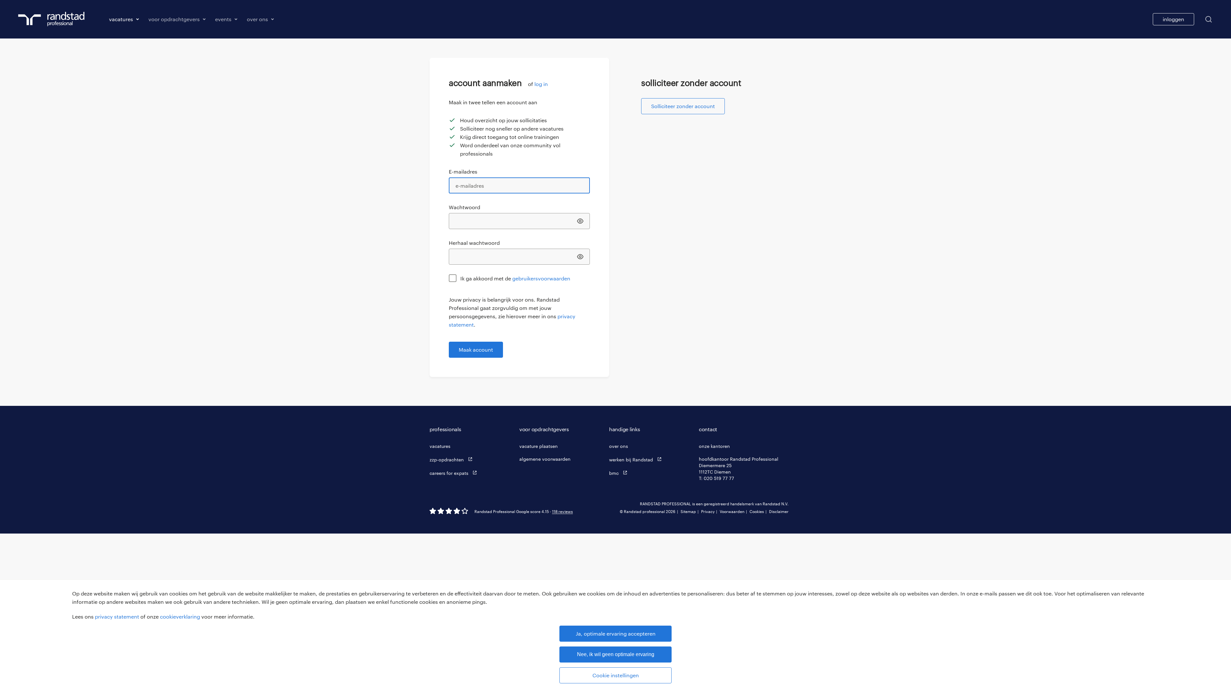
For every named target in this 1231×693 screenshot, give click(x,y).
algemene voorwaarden (545, 459)
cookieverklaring (180, 616)
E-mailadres (463, 171)
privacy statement (117, 616)
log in (541, 84)
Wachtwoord (464, 207)
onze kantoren (714, 446)
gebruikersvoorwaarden (541, 278)
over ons (618, 446)
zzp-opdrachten (447, 459)
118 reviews (562, 511)
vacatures (440, 446)
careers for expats (450, 473)
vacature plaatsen (538, 446)
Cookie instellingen (615, 675)
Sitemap (688, 511)
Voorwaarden (732, 511)
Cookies (756, 511)
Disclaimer (779, 511)
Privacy (708, 511)
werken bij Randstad (631, 459)
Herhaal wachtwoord (474, 243)
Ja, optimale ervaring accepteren (616, 633)
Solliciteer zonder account (683, 106)
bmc (614, 473)
